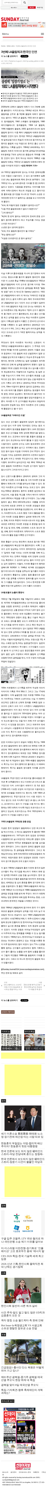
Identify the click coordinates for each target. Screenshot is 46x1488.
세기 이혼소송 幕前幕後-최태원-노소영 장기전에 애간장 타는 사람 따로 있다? (22, 1137)
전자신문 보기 (8, 1401)
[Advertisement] (23, 1056)
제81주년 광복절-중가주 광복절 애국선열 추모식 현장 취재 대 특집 (22, 1379)
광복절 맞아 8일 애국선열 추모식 (19, 1384)
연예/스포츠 (11, 46)
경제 (4, 1205)
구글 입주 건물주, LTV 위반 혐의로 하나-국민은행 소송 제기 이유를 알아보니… (22, 1241)
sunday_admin (33, 61)
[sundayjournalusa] (15, 19)
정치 (4, 1101)
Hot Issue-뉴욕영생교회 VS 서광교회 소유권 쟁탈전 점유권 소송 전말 (21, 1327)
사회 (4, 1273)
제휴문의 (36, 1472)
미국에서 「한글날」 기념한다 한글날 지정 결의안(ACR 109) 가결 (12, 1048)
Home (3, 46)
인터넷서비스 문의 (25, 1472)
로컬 (4, 1334)
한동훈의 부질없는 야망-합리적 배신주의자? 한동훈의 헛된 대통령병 (21, 1145)
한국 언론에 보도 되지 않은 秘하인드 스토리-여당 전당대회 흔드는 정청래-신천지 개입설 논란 (22, 1154)
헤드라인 (9, 63)
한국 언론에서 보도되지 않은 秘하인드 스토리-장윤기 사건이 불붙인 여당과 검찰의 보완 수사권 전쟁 (23, 1162)
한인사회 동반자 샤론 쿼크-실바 (19, 1305)
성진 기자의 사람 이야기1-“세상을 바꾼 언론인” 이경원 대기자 (35, 1048)
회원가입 (40, 7)
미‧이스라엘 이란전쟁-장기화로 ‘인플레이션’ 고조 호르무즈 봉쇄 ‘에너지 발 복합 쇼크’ (22, 1251)
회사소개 (5, 1472)
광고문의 (13, 1472)
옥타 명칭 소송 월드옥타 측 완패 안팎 (22, 1320)
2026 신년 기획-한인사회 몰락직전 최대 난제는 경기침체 (22, 1265)
